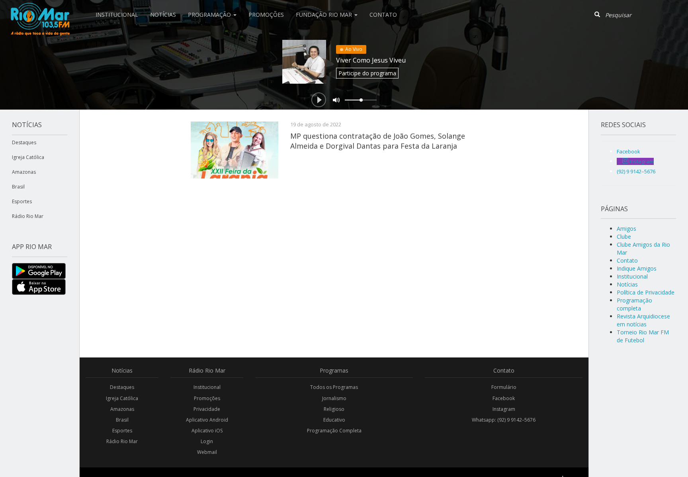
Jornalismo (334, 398)
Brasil (18, 186)
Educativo (334, 419)
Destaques (24, 142)
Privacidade (207, 409)
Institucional (117, 14)
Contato (383, 14)
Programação (210, 14)
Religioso (334, 409)
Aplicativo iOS (207, 430)
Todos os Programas (334, 387)
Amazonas (24, 172)
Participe (367, 73)
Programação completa (634, 304)
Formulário (503, 387)
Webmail (207, 452)
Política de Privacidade (645, 292)
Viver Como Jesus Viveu (371, 60)
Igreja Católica (28, 157)
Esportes (22, 201)
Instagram (504, 409)
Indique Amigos (637, 268)
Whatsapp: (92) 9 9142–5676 (504, 419)
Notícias (163, 14)
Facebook (504, 398)
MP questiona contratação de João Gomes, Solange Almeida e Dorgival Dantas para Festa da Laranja (377, 140)
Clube (624, 236)
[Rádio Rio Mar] (40, 10)
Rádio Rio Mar (27, 216)
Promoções (266, 14)
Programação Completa (334, 430)
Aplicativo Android (207, 419)
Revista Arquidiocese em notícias (643, 320)
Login (207, 441)
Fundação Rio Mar (325, 14)
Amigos (626, 228)
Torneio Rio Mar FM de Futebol (643, 336)
